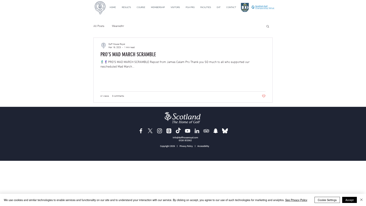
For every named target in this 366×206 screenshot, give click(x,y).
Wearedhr (118, 26)
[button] (141, 7)
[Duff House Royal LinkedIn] (197, 131)
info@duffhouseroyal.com (185, 137)
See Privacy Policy (296, 200)
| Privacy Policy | (186, 146)
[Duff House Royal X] (150, 131)
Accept (349, 200)
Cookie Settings (327, 200)
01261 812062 (185, 140)
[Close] (361, 200)
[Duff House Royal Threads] (169, 131)
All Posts (98, 26)
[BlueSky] (225, 131)
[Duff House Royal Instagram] (159, 131)
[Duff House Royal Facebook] (141, 131)
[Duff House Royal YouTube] (187, 131)
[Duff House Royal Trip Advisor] (206, 131)
